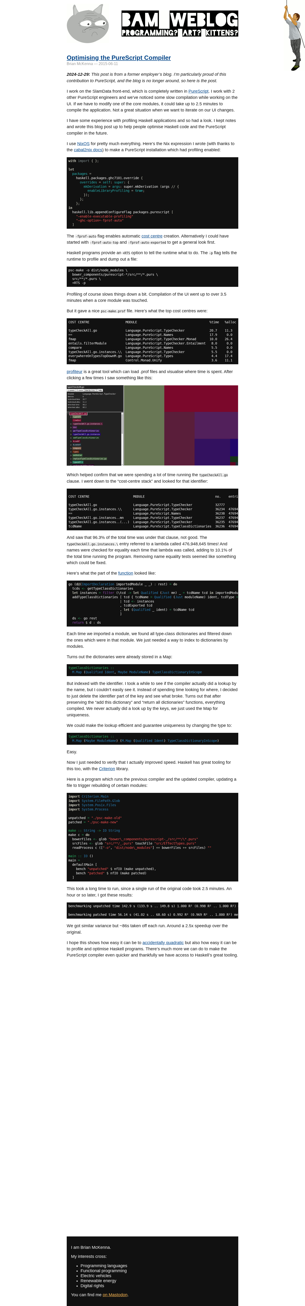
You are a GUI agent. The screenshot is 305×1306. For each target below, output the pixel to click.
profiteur (74, 371)
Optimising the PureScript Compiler (119, 57)
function (125, 573)
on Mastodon (115, 1294)
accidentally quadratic (163, 942)
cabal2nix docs (88, 149)
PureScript (198, 91)
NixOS (83, 143)
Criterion (107, 768)
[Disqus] (152, 1022)
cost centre (152, 236)
